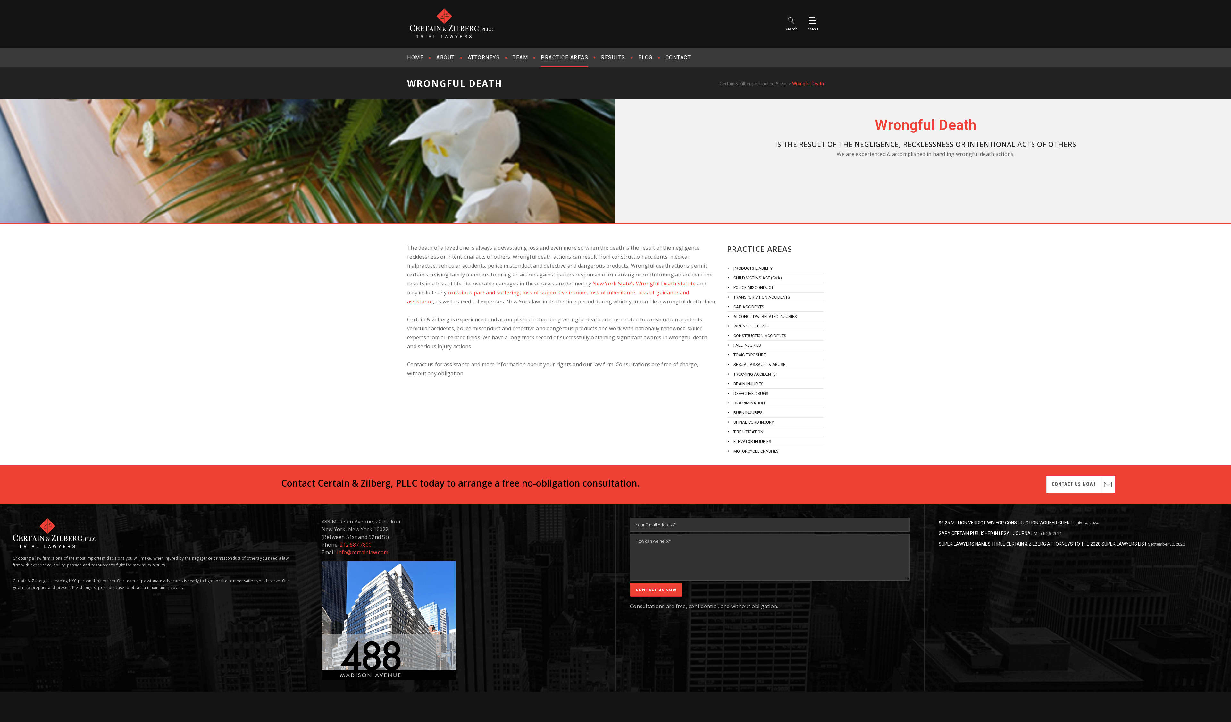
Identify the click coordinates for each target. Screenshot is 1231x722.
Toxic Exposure (749, 355)
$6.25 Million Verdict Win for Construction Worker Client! (1006, 522)
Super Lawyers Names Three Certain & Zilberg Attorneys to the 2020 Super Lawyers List (1043, 544)
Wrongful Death (751, 326)
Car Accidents (748, 306)
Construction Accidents (759, 335)
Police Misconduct (753, 287)
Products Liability (753, 268)
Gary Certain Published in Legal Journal (986, 533)
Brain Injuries (748, 383)
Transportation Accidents (761, 297)
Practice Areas (773, 83)
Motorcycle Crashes (756, 451)
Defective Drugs (750, 393)
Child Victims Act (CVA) (757, 278)
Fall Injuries (747, 345)
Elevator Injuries (752, 441)
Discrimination (749, 403)
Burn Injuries (748, 412)
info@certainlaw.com (362, 552)
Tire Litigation (748, 431)
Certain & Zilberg (736, 83)
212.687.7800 (356, 544)
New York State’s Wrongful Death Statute (644, 283)
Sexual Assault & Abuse (759, 364)
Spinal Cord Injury (753, 422)
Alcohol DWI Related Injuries (765, 316)
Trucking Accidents (754, 374)
